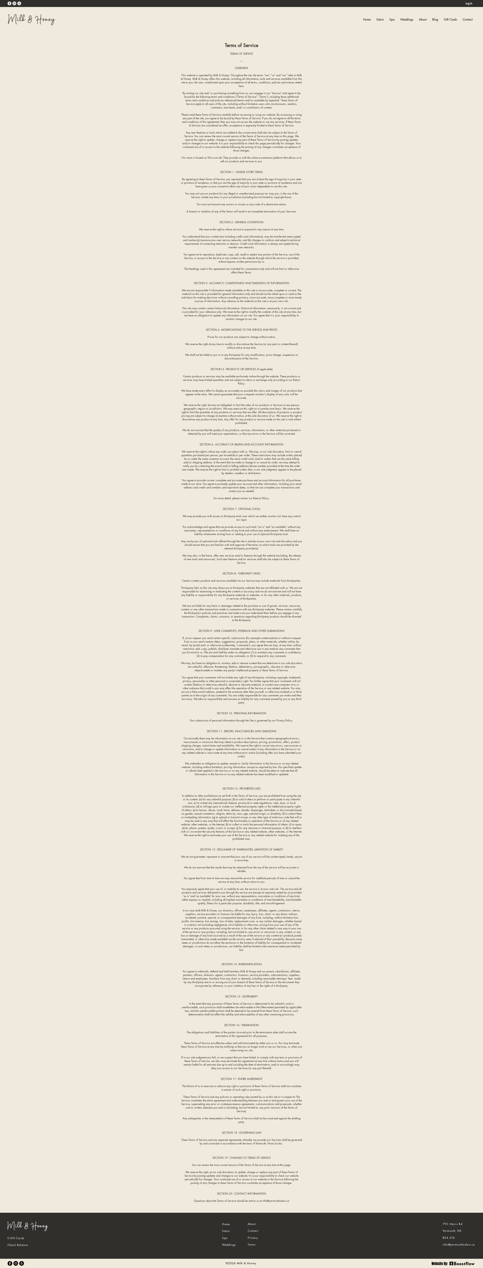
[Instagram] (14, 3)
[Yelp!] (19, 3)
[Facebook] (9, 3)
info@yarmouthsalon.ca (275, 1201)
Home (226, 1224)
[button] (392, 19)
